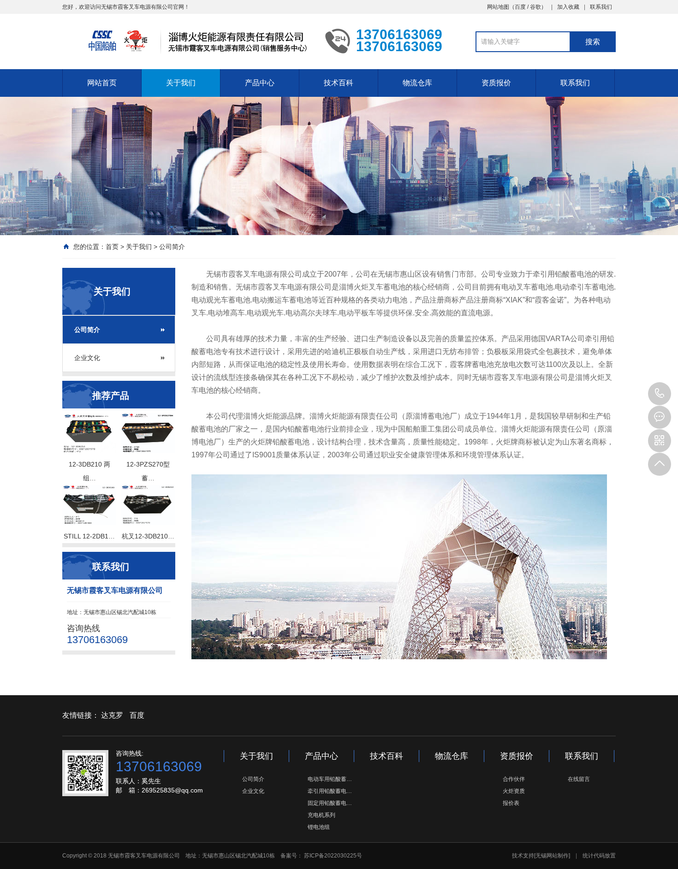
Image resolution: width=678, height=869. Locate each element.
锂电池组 (319, 827)
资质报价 (496, 83)
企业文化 (87, 357)
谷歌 (535, 7)
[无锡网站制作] (552, 855)
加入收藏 (568, 7)
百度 (520, 7)
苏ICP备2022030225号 (332, 855)
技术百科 (338, 83)
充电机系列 (321, 815)
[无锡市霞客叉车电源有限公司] (186, 40)
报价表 (511, 803)
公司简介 (172, 246)
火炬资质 (514, 791)
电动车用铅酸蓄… (330, 779)
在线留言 (579, 779)
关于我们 (181, 83)
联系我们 (601, 7)
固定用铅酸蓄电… (330, 803)
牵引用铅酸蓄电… (330, 791)
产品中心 (259, 83)
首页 (112, 246)
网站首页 (102, 83)
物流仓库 (417, 83)
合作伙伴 (514, 779)
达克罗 (112, 715)
